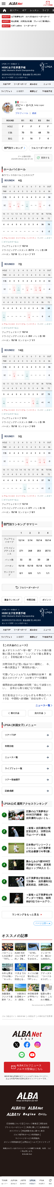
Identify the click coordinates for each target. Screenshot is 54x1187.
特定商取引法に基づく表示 (33, 1131)
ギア (24, 10)
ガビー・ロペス (24, 105)
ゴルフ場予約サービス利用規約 (27, 1135)
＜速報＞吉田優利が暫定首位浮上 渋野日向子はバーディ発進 (38, 831)
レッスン (34, 10)
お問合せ (26, 1142)
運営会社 (44, 1124)
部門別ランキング (13, 148)
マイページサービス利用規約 (27, 1138)
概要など (34, 91)
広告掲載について (13, 1124)
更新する (45, 157)
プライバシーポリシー (14, 1127)
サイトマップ (44, 1142)
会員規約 (43, 1127)
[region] (27, 10)
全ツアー (14, 10)
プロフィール (21, 113)
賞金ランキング (12, 600)
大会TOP (7, 84)
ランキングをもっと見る (25, 914)
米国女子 (32, 1016)
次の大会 (39, 713)
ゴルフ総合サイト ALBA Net (14, 1016)
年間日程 (31, 600)
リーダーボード (20, 84)
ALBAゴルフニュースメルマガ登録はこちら (30, 1067)
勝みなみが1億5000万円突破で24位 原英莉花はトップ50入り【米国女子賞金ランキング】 (38, 868)
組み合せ (34, 84)
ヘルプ (34, 1142)
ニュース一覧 (43, 705)
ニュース (47, 84)
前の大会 (15, 713)
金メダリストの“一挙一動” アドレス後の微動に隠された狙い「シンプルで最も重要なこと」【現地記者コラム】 (27, 653)
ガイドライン (15, 1131)
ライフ (45, 10)
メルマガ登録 (47, 5)
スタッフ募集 (30, 1124)
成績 (34, 113)
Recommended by (39, 1005)
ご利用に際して (31, 1127)
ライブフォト (6, 91)
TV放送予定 (47, 91)
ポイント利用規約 (11, 1142)
